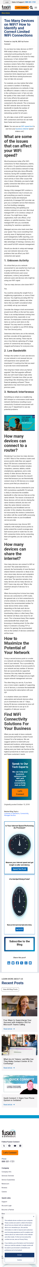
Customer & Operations (11, 813)
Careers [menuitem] (4, 1192)
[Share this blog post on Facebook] (17, 964)
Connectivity (24, 813)
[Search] (31, 7)
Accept (19, 1255)
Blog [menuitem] (3, 1214)
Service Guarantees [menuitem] (8, 1180)
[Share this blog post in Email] (30, 964)
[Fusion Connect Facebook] (9, 1146)
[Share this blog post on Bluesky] (13, 964)
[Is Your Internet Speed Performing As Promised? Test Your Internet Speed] (19, 873)
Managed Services (10, 815)
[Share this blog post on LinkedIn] (9, 964)
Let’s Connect (21, 8)
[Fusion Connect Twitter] (4, 1146)
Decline (19, 1260)
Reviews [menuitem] (4, 1188)
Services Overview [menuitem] (8, 1176)
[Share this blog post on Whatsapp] (26, 964)
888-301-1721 (8, 1161)
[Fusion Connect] (6, 7)
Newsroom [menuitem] (5, 1184)
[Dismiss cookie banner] (33, 1217)
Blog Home (6, 13)
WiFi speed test (27, 126)
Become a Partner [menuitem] (8, 1210)
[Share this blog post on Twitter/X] (22, 964)
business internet (22, 129)
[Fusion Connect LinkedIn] (20, 1146)
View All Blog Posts (10, 989)
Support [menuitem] (4, 1202)
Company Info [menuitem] (6, 1172)
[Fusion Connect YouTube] (14, 1146)
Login (7, 2)
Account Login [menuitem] (7, 1206)
